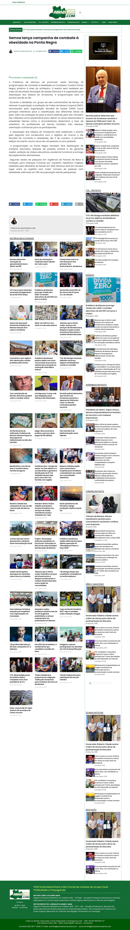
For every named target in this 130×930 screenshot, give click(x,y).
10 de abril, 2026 (99, 449)
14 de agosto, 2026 (100, 256)
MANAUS (84, 22)
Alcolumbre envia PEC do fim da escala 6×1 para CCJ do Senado (70, 292)
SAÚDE (104, 22)
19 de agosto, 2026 (92, 420)
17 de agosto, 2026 (100, 243)
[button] (54, 51)
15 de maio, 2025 (100, 575)
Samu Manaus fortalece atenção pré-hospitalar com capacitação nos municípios (20, 612)
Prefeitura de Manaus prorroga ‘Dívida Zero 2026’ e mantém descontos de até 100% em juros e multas (46, 294)
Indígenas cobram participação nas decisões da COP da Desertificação (71, 646)
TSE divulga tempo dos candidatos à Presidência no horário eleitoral (70, 574)
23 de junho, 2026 (91, 623)
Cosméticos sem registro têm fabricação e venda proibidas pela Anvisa (20, 360)
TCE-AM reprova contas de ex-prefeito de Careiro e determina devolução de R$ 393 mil (107, 251)
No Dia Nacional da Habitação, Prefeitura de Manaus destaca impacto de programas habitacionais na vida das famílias (21, 436)
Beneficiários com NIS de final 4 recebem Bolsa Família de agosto (20, 468)
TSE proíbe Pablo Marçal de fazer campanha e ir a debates (20, 646)
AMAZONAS (16, 22)
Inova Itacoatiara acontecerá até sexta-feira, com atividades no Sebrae (107, 643)
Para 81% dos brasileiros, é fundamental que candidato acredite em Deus (46, 647)
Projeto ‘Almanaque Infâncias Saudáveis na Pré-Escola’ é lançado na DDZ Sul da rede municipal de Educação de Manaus (46, 543)
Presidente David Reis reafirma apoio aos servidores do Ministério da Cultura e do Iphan (107, 546)
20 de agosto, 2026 (100, 142)
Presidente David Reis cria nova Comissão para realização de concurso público (107, 557)
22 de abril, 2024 (100, 674)
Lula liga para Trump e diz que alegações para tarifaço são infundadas (45, 395)
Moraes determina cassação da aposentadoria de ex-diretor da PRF (19, 262)
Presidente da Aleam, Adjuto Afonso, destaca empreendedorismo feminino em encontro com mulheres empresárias (103, 413)
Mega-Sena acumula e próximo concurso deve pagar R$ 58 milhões (45, 433)
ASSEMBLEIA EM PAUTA (58, 22)
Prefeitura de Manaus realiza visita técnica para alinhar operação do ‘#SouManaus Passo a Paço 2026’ (71, 543)
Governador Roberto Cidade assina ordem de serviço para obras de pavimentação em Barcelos (102, 618)
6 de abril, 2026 (99, 483)
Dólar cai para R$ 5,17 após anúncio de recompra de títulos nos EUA (21, 710)
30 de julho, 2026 (100, 434)
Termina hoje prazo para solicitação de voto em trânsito (70, 677)
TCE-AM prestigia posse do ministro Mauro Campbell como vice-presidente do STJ (20, 678)
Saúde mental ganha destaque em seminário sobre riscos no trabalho (20, 574)
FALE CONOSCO (18, 2)
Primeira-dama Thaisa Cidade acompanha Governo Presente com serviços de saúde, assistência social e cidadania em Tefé (44, 509)
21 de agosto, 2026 (92, 126)
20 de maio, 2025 (100, 562)
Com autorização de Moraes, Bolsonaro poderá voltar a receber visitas (21, 395)
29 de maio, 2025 (100, 551)
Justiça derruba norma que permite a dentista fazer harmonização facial (21, 541)
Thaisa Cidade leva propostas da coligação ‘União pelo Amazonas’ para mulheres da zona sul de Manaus (46, 679)
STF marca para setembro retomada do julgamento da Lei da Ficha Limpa (21, 292)
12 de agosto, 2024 (100, 661)
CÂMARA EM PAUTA (73, 22)
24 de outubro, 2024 (101, 648)
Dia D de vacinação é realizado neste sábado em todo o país (45, 261)
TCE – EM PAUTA (43, 22)
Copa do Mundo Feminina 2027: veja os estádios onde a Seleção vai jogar (70, 611)
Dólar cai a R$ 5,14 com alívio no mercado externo (46, 324)
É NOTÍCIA (94, 22)
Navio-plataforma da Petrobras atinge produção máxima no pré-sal (71, 507)
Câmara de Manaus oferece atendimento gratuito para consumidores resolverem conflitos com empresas (102, 520)
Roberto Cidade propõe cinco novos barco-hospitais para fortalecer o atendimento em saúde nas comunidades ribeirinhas (70, 472)
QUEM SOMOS (112, 22)
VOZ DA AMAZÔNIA (30, 22)
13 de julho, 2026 (91, 527)
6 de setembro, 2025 (101, 540)
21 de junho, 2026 (100, 637)
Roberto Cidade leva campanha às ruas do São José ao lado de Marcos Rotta (21, 507)
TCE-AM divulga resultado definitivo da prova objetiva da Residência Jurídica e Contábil (71, 361)
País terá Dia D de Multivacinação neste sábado (69, 433)
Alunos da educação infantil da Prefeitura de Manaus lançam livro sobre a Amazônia (20, 326)
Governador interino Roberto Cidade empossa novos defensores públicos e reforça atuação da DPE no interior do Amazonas (106, 442)
